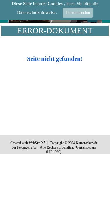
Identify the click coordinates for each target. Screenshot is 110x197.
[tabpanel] (55, 53)
